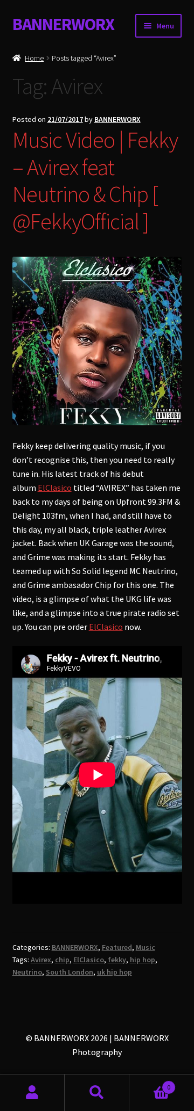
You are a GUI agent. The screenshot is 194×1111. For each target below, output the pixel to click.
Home (34, 58)
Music (145, 947)
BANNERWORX (63, 24)
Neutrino (27, 972)
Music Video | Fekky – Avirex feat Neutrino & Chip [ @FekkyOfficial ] (95, 181)
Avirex (41, 959)
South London (69, 972)
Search (97, 1092)
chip (62, 959)
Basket (149, 1083)
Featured (117, 947)
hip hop (142, 959)
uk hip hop (114, 972)
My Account (32, 1092)
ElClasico (55, 487)
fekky (117, 959)
